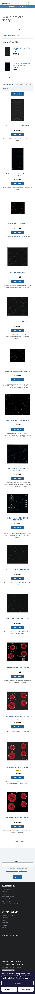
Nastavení (17, 983)
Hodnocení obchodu (9, 899)
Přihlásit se (19, 877)
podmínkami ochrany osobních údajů (17, 871)
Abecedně (6, 88)
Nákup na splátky (8, 915)
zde (26, 978)
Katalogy (5, 917)
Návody (5, 922)
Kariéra (5, 920)
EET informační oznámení (10, 904)
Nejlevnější (18, 84)
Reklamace (6, 894)
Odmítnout (9, 989)
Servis (5, 925)
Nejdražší (27, 84)
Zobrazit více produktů (16, 78)
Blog (4, 927)
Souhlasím (26, 989)
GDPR (5, 891)
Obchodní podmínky (8, 889)
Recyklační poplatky (8, 896)
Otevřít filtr (17, 94)
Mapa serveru (7, 901)
